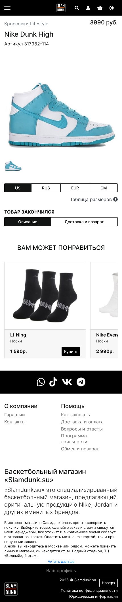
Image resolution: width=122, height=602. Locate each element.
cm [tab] (103, 187)
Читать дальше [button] (61, 561)
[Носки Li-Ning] (45, 295)
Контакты (15, 422)
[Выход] (112, 8)
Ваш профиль (61, 570)
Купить (70, 351)
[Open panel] (77, 8)
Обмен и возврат (80, 449)
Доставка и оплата (82, 422)
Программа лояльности (74, 438)
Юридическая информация (93, 596)
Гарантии (14, 414)
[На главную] (61, 7)
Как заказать (75, 414)
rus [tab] (46, 187)
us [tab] (17, 187)
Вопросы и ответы (82, 429)
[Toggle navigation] (7, 8)
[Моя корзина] (100, 8)
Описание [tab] (27, 221)
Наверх (108, 583)
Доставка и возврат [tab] (84, 221)
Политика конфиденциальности (89, 590)
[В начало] (11, 590)
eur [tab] (75, 187)
